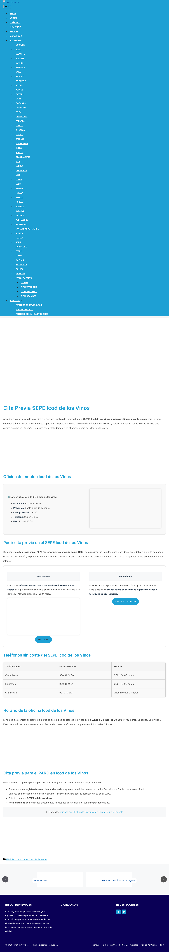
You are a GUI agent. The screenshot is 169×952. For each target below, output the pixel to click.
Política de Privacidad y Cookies (32, 314)
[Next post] (164, 879)
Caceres (20, 94)
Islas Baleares (23, 157)
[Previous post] (5, 879)
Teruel (19, 251)
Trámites (15, 22)
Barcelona (21, 81)
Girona (19, 134)
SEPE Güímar (40, 880)
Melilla (19, 197)
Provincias (15, 40)
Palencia (20, 215)
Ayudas (13, 18)
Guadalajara (22, 143)
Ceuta (19, 112)
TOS (162, 945)
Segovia (19, 233)
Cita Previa (15, 27)
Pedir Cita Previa (24, 278)
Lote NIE (14, 31)
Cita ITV (24, 282)
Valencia (20, 260)
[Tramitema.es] (11, 2)
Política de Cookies (149, 945)
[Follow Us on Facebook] (118, 912)
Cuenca (19, 125)
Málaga (19, 193)
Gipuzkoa (20, 130)
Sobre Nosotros (24, 309)
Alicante (20, 58)
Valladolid (21, 264)
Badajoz (20, 76)
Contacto (15, 300)
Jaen (18, 161)
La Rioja (19, 166)
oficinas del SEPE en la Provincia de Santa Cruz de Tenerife (91, 812)
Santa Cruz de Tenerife (27, 229)
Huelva (19, 148)
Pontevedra (22, 220)
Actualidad (16, 36)
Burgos (19, 90)
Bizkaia (19, 85)
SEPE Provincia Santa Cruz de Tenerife (26, 859)
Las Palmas (21, 170)
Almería (19, 63)
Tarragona (21, 246)
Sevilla (19, 238)
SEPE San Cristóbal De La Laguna (118, 880)
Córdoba (20, 121)
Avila (18, 72)
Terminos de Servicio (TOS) (29, 305)
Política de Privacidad (128, 945)
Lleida (19, 179)
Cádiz (18, 98)
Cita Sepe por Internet (125, 601)
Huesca (19, 152)
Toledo (19, 255)
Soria (18, 242)
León (18, 175)
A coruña (20, 45)
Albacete (20, 54)
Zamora (19, 269)
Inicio (13, 13)
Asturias (20, 67)
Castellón (21, 107)
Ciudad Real (21, 116)
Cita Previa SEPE (29, 291)
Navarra (20, 206)
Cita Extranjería (29, 287)
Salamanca (21, 224)
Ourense (20, 211)
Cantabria (21, 103)
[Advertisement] (82, 340)
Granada (20, 139)
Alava (18, 49)
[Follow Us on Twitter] (124, 912)
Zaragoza (20, 273)
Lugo (18, 184)
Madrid (19, 188)
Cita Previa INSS (28, 296)
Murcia (19, 202)
